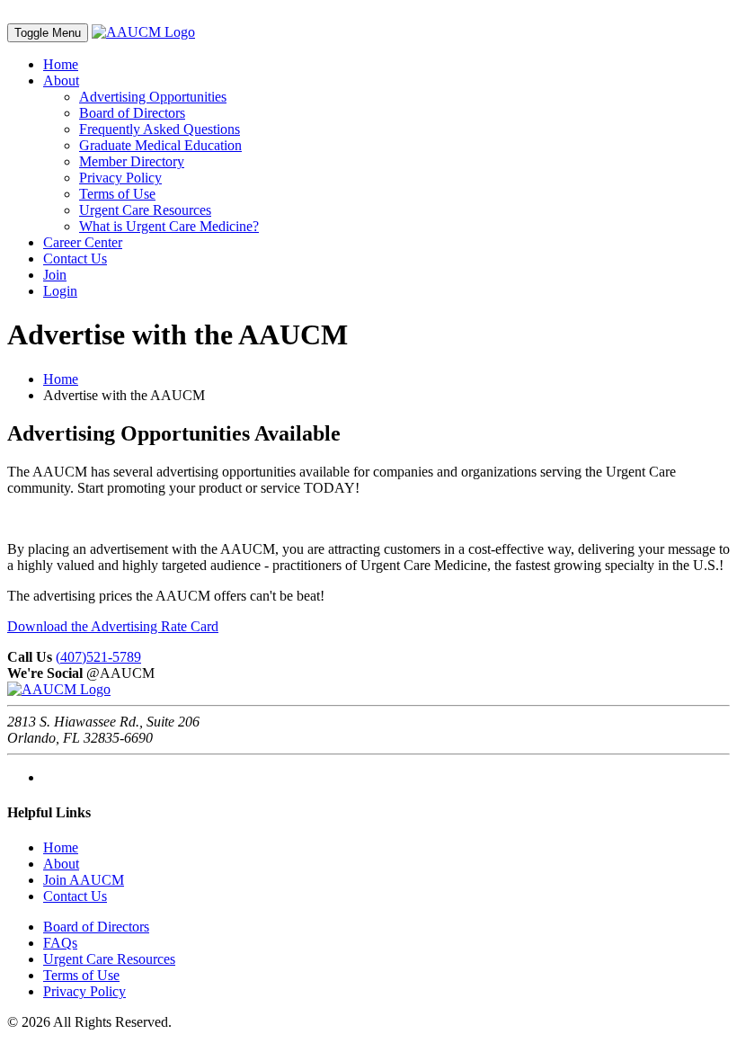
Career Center (82, 242)
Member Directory (131, 161)
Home (60, 64)
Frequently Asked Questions (159, 129)
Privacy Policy (120, 177)
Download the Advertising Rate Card (112, 626)
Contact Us (75, 258)
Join (55, 274)
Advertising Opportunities (152, 96)
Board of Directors (132, 112)
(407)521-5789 (98, 656)
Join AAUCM (83, 879)
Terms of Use (117, 193)
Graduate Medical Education (160, 145)
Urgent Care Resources (145, 210)
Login (60, 291)
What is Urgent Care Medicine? (169, 226)
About (61, 80)
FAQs (60, 942)
